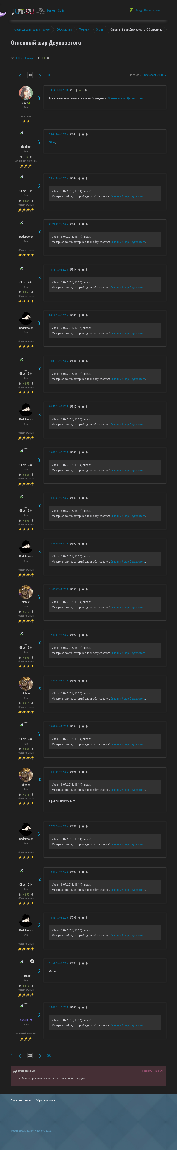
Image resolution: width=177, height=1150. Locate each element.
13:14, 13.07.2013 (58, 90)
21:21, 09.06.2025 (58, 223)
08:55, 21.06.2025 (58, 406)
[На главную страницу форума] (28, 10)
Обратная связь (46, 1100)
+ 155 (26, 201)
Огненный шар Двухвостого (125, 98)
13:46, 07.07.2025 (58, 680)
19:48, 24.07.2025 (58, 871)
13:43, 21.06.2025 (58, 452)
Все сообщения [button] (154, 75)
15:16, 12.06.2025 (58, 269)
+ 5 (26, 157)
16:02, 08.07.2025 (58, 726)
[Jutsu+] (32, 961)
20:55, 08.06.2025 (58, 178)
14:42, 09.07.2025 (58, 772)
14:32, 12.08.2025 (58, 917)
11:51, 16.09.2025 (58, 963)
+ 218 (26, 612)
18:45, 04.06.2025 (58, 134)
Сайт (61, 10)
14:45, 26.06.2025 (58, 497)
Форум (51, 10)
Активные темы (21, 1100)
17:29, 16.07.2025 (58, 826)
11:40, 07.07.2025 (58, 589)
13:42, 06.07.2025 (58, 543)
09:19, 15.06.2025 (58, 315)
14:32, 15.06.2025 (58, 360)
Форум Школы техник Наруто (27, 1130)
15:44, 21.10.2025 (58, 1007)
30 (49, 75)
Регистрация (152, 10)
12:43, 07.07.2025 (58, 635)
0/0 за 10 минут (24, 58)
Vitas (52, 142)
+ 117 (26, 986)
